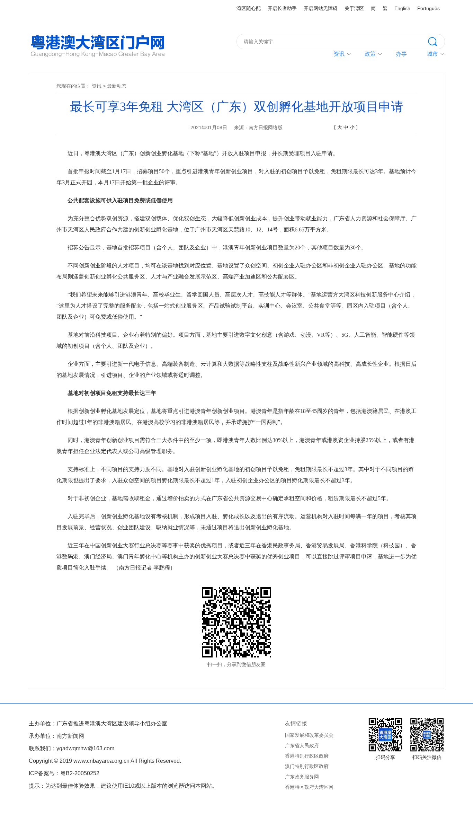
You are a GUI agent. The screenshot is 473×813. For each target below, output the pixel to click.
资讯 (339, 54)
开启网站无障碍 (321, 8)
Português (428, 8)
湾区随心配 (249, 8)
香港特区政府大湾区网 (309, 787)
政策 (370, 54)
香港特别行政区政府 (307, 756)
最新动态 (116, 86)
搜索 (436, 40)
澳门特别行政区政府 (307, 766)
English (402, 8)
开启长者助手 (282, 8)
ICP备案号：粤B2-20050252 (64, 773)
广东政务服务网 (302, 776)
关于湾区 (354, 8)
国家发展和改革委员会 (309, 735)
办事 (401, 54)
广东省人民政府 (302, 745)
